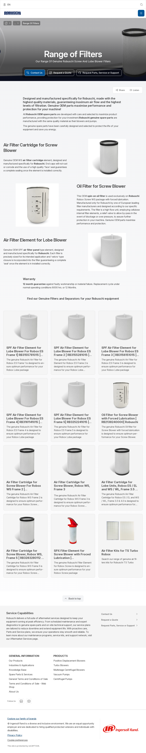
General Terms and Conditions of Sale (28, 679)
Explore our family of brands (21, 718)
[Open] (141, 13)
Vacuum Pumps (61, 674)
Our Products (16, 660)
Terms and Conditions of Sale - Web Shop (27, 685)
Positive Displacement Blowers (69, 660)
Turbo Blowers (61, 665)
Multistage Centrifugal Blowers (69, 669)
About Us (14, 691)
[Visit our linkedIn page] (21, 701)
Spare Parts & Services (21, 674)
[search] (141, 4)
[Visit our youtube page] (29, 701)
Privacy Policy (14, 735)
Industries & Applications (21, 665)
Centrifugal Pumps (62, 679)
